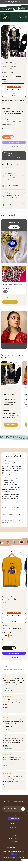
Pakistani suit (11, 388)
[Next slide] (24, 42)
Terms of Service (14, 838)
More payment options (14, 657)
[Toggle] (9, 54)
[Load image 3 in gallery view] (23, 54)
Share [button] (3, 164)
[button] (26, 17)
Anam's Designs (10, 857)
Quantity (4, 128)
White (11, 635)
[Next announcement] (24, 2)
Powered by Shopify (20, 857)
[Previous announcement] (3, 2)
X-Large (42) (17, 122)
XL (4, 629)
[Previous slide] (4, 42)
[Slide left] (10, 590)
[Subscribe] (23, 809)
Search (14, 835)
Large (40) (7, 122)
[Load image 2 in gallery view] (17, 54)
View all (14, 227)
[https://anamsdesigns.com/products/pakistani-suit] (8, 164)
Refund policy (14, 841)
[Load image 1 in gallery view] (12, 54)
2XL (9, 628)
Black (5, 635)
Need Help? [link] (6, 168)
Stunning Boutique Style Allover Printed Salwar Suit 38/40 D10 (13, 285)
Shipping (4, 78)
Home (4, 66)
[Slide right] (17, 590)
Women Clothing (12, 66)
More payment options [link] (14, 146)
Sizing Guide (5, 124)
